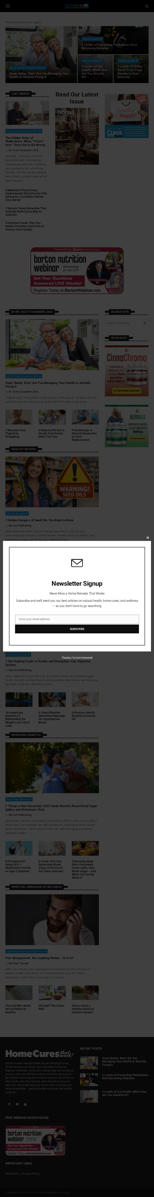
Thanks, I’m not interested (77, 657)
